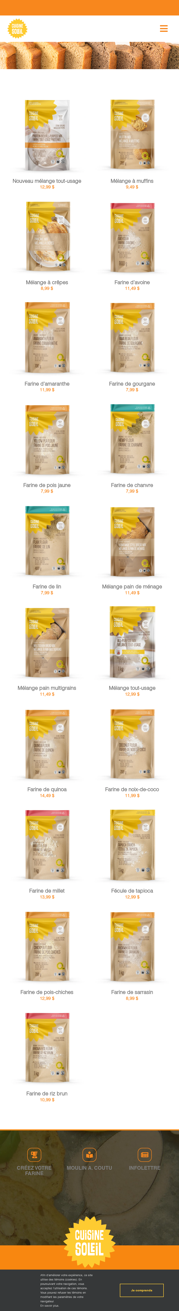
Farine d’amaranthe (47, 384)
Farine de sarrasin (132, 992)
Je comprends (141, 1290)
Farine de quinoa (47, 789)
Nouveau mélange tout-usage (47, 181)
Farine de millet (47, 891)
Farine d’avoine (132, 282)
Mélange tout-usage (132, 688)
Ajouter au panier (35, 137)
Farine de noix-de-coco (132, 789)
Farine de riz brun (46, 1093)
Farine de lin (47, 586)
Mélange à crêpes (47, 282)
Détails (65, 137)
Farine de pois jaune (47, 485)
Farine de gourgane (132, 384)
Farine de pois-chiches (47, 992)
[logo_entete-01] (17, 19)
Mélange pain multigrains (47, 688)
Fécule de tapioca (132, 891)
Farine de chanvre (132, 485)
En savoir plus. (49, 1305)
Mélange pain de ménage (132, 586)
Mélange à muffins (132, 181)
